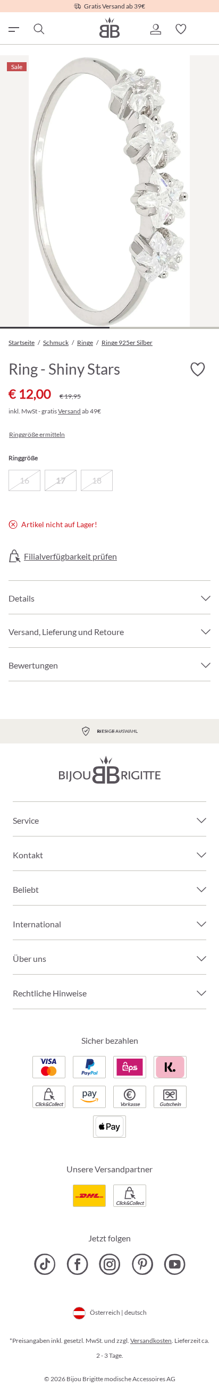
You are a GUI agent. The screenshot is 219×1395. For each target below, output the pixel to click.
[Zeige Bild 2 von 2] (164, 327)
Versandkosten (151, 1341)
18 (97, 480)
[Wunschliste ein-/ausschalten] (197, 369)
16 (24, 480)
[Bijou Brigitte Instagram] (110, 1264)
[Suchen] (38, 29)
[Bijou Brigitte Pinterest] (142, 1264)
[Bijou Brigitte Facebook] (77, 1264)
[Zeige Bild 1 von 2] (55, 327)
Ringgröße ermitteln (37, 434)
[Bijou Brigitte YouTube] (175, 1264)
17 (60, 480)
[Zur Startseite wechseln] (109, 27)
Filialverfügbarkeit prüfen (70, 556)
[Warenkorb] (206, 29)
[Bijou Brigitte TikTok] (45, 1264)
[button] (155, 29)
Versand (69, 411)
